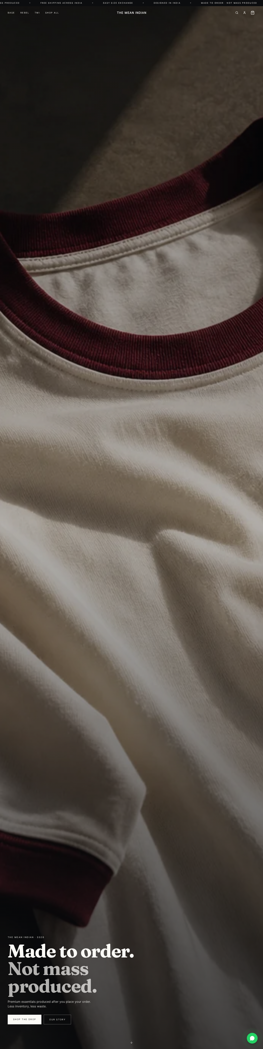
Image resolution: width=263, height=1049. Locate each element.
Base (11, 12)
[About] (244, 12)
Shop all (52, 12)
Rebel (24, 12)
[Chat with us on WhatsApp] (252, 1038)
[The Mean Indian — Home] (131, 12)
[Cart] (252, 12)
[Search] (237, 12)
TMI (37, 12)
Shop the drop (24, 1019)
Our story (57, 1019)
